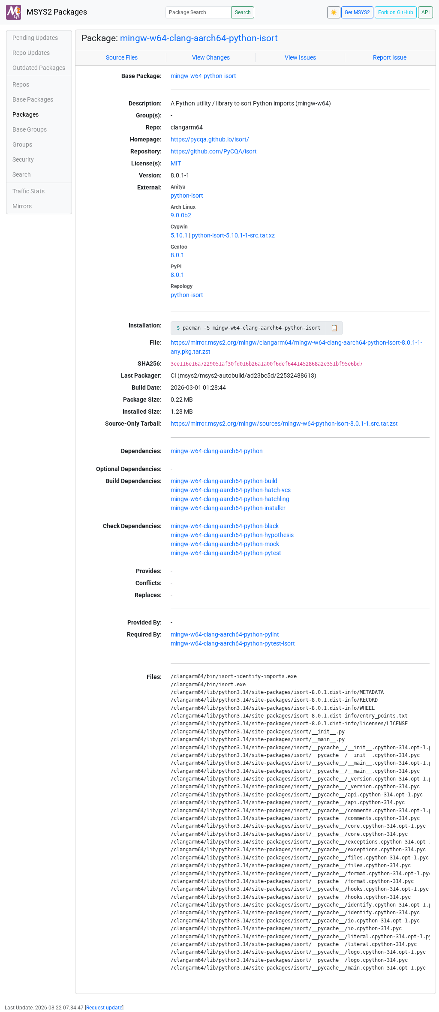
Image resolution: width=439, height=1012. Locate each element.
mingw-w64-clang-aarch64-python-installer (228, 507)
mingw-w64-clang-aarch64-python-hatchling (230, 498)
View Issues (300, 57)
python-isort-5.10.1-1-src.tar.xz (233, 235)
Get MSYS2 (357, 12)
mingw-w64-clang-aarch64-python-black (225, 526)
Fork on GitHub (395, 12)
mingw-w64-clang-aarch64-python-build (224, 480)
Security (23, 159)
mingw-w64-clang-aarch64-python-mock (225, 544)
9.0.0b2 (181, 215)
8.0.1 (177, 255)
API (425, 12)
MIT (176, 163)
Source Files (122, 57)
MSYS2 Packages (56, 12)
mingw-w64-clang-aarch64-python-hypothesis (232, 535)
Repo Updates (31, 52)
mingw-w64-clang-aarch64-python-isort (199, 38)
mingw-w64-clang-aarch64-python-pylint (225, 634)
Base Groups (29, 129)
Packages (25, 114)
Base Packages (32, 99)
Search (243, 12)
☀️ (334, 12)
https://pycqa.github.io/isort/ (210, 139)
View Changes (211, 57)
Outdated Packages (38, 67)
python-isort (187, 195)
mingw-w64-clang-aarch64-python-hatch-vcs (231, 489)
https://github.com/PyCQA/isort (214, 151)
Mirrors (22, 206)
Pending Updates (35, 37)
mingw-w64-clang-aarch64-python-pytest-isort (233, 643)
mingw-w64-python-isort (203, 75)
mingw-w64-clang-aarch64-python (217, 450)
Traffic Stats (28, 191)
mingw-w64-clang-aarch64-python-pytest (226, 553)
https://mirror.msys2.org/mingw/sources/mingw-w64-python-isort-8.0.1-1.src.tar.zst (284, 423)
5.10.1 (179, 235)
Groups (22, 144)
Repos (20, 84)
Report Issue (389, 57)
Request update (104, 1008)
